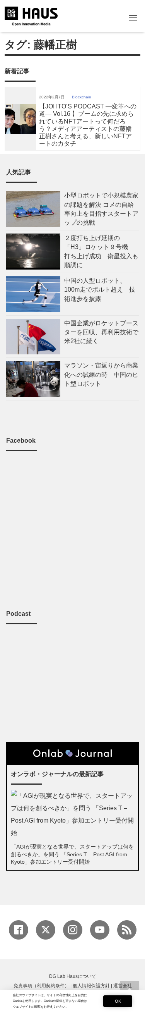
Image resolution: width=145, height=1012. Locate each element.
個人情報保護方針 (91, 985)
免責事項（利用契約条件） (41, 985)
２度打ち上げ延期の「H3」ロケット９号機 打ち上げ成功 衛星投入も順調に (101, 251)
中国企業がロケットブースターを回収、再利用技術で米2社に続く (101, 332)
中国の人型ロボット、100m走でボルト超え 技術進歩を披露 (99, 289)
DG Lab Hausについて (72, 976)
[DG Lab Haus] (31, 15)
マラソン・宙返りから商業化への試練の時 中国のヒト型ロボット (101, 374)
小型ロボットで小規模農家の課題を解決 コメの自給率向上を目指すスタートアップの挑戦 (101, 209)
